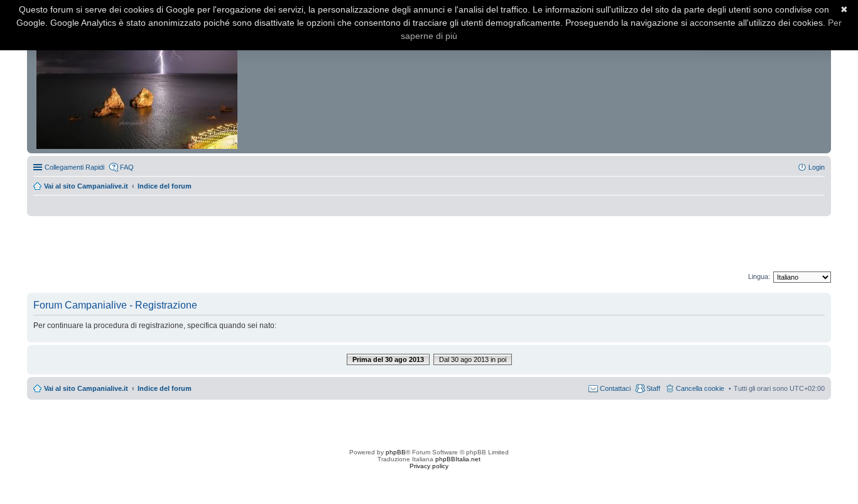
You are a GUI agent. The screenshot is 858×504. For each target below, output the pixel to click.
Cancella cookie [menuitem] (700, 388)
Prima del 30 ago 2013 (388, 359)
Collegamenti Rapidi (74, 167)
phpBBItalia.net (458, 459)
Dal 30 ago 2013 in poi (472, 359)
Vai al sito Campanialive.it (86, 186)
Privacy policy (429, 466)
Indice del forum (165, 186)
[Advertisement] (429, 244)
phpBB (396, 452)
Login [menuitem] (816, 167)
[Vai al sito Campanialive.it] (138, 80)
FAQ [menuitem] (127, 167)
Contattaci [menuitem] (615, 388)
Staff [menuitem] (653, 388)
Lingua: (759, 276)
